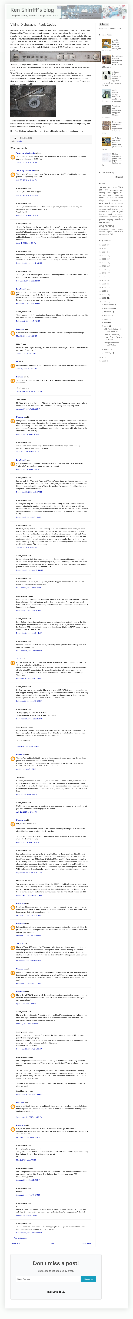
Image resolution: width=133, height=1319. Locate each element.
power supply (106, 219)
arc (121, 192)
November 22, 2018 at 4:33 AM (29, 1049)
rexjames (20, 1103)
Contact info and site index (110, 28)
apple (115, 193)
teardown (118, 231)
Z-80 (111, 234)
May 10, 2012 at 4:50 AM (26, 336)
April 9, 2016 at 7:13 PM (26, 769)
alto (121, 190)
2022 (104, 259)
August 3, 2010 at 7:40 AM (27, 215)
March (107, 349)
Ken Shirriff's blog (32, 10)
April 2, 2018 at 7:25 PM (26, 1003)
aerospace (114, 190)
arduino (102, 195)
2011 (104, 298)
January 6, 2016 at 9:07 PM (27, 746)
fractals (106, 206)
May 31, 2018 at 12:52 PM (27, 1024)
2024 (104, 252)
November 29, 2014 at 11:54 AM (29, 570)
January (107, 353)
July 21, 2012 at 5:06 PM (26, 369)
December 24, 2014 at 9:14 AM (29, 633)
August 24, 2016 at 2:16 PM (27, 842)
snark (113, 229)
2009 (104, 357)
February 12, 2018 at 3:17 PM (28, 983)
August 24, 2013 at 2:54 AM (27, 452)
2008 (104, 361)
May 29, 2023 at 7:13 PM (26, 1215)
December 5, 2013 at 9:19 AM (28, 517)
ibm (113, 209)
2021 (104, 262)
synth (109, 232)
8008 (110, 187)
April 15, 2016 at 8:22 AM (26, 794)
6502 (105, 187)
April (106, 326)
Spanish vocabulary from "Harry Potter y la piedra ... (113, 337)
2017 (104, 277)
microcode (118, 214)
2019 (104, 270)
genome (114, 206)
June (106, 319)
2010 (104, 302)
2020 (104, 266)
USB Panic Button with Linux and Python (113, 330)
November (108, 308)
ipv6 (113, 212)
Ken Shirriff (21, 289)
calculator (119, 198)
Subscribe (104, 24)
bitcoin (102, 198)
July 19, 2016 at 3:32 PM (26, 812)
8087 (101, 190)
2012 (104, 294)
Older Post (86, 1243)
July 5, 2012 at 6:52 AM (26, 354)
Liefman (19, 377)
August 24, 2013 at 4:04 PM (27, 469)
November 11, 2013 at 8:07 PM (29, 492)
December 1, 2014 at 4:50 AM (28, 588)
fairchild (120, 204)
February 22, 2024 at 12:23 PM (29, 1233)
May (106, 322)
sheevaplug (103, 229)
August (107, 315)
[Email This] (21, 138)
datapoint (115, 200)
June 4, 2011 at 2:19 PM (26, 243)
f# (115, 204)
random (20, 141)
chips (101, 200)
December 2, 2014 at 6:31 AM (28, 610)
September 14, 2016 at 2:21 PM (29, 873)
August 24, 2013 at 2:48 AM (27, 434)
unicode (106, 234)
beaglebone (118, 195)
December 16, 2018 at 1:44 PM (29, 1094)
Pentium (113, 217)
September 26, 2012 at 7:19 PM (29, 391)
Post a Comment (20, 1238)
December (108, 305)
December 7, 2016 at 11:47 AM (29, 895)
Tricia (18, 659)
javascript (103, 214)
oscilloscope (104, 217)
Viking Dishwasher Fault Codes (111, 344)
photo (120, 217)
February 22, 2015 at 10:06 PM (29, 701)
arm (109, 195)
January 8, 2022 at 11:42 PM (28, 1195)
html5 (109, 209)
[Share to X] (26, 138)
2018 (104, 273)
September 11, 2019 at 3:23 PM (29, 1117)
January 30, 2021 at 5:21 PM (28, 1180)
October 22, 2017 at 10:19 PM (28, 961)
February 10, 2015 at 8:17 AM (28, 678)
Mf (17, 362)
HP (105, 209)
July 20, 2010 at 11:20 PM (27, 162)
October (107, 312)
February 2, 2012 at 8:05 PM (28, 303)
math (110, 214)
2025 (104, 248)
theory (101, 234)
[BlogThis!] (23, 138)
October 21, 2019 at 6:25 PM (28, 1137)
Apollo (109, 193)
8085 (115, 187)
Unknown (20, 417)
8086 (120, 187)
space (120, 229)
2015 (104, 284)
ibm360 (102, 212)
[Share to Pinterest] (31, 138)
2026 (104, 245)
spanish (102, 232)
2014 (104, 287)
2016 (104, 280)
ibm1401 (119, 209)
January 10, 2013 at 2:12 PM (28, 409)
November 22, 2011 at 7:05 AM (29, 263)
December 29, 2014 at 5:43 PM (29, 651)
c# (107, 198)
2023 (104, 255)
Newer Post (16, 1243)
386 (100, 187)
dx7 (121, 200)
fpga (100, 206)
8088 (106, 190)
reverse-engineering (106, 224)
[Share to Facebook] (28, 138)
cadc (111, 198)
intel (108, 211)
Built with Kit (56, 1292)
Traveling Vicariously (25, 153)
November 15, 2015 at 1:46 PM (29, 719)
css (108, 200)
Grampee (20, 329)
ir (117, 212)
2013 (104, 291)
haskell (101, 209)
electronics (106, 203)
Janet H (19, 944)
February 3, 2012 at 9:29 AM (28, 321)
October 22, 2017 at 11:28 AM (28, 936)
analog (102, 193)
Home (51, 1243)
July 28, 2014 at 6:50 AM (26, 547)
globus (120, 206)
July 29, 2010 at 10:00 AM (27, 195)
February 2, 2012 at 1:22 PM (28, 281)
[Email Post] (15, 138)
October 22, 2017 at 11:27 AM (28, 915)
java (121, 212)
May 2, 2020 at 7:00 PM (26, 1160)
